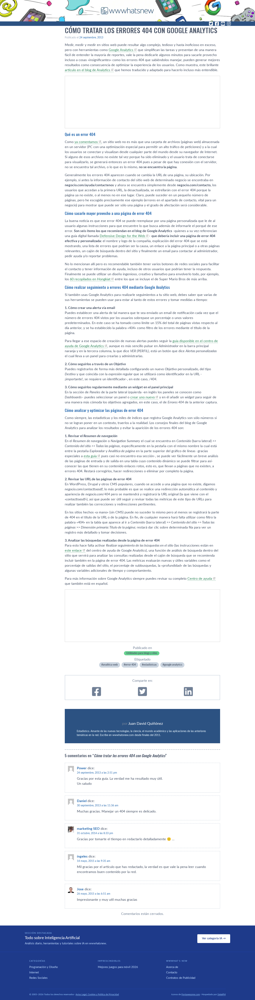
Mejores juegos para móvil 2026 (118, 967)
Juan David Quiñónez (145, 724)
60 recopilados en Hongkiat (90, 279)
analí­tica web (110, 665)
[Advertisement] (142, 102)
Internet (34, 972)
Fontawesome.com (190, 994)
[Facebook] (217, 23)
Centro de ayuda (199, 578)
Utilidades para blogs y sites (141, 653)
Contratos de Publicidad (180, 978)
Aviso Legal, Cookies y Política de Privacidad (97, 994)
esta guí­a (90, 456)
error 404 (130, 665)
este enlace (73, 550)
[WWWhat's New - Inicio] (127, 10)
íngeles (82, 856)
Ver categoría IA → (214, 938)
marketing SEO (88, 829)
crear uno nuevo (142, 397)
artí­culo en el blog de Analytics (87, 70)
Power (82, 768)
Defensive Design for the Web (122, 236)
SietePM (221, 994)
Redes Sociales (38, 978)
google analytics (173, 665)
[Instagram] (229, 23)
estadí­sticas (150, 665)
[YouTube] (223, 23)
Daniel (82, 801)
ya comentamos (86, 142)
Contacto (171, 972)
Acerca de (172, 967)
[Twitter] (211, 23)
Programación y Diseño (43, 967)
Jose (80, 889)
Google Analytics (121, 50)
